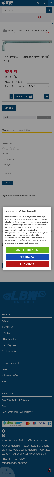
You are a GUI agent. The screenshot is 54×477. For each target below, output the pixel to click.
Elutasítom (27, 264)
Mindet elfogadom (27, 250)
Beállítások (27, 257)
